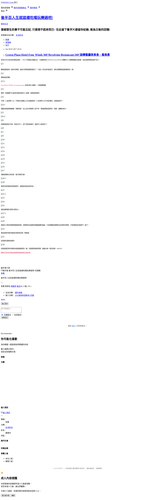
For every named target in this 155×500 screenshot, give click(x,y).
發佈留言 (5, 317)
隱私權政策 (90, 468)
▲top (3, 299)
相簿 (7, 40)
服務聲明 (99, 468)
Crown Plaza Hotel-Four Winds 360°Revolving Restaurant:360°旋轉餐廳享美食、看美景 (57, 54)
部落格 (8, 42)
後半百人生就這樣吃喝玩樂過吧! (27, 18)
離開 (13, 495)
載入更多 (5, 304)
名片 (7, 45)
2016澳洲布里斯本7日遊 (24, 295)
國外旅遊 (18, 293)
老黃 (3, 273)
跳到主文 (4, 24)
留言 (18, 286)
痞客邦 (13, 286)
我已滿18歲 (5, 495)
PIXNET (60, 468)
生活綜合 (19, 35)
